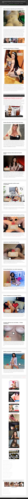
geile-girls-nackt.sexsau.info (6, 489)
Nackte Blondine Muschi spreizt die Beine (13, 122)
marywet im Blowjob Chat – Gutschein (7, 468)
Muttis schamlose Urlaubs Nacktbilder (12, 351)
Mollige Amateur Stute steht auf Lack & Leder (12, 153)
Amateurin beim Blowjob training (11, 242)
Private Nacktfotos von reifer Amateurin (13, 269)
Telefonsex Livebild (17, 3)
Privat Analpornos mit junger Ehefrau (12, 295)
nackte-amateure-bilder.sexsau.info (7, 493)
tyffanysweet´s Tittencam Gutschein (7, 476)
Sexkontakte (21, 3)
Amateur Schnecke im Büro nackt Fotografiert (11, 184)
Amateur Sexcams (11, 3)
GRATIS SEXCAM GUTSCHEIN (14, 4)
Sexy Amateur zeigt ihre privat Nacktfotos (13, 8)
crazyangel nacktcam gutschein (6, 461)
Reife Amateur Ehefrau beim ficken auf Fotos (13, 215)
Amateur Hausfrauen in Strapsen (11, 48)
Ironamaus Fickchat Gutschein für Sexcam (7, 464)
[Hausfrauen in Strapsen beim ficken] (14, 116)
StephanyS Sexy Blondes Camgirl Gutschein (7, 472)
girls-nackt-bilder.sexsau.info (6, 490)
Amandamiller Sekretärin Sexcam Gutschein (7, 460)
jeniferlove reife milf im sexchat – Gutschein (7, 465)
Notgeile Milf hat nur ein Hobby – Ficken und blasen (13, 323)
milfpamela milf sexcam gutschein (6, 469)
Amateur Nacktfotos (5, 3)
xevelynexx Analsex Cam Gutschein (6, 477)
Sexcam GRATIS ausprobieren (6, 4)
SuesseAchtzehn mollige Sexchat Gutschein (7, 473)
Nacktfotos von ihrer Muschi (17, 235)
